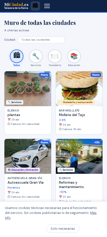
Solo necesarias (63, 229)
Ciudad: (10, 40)
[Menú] (47, 6)
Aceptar (92, 229)
